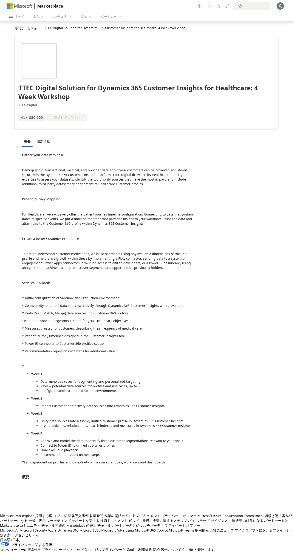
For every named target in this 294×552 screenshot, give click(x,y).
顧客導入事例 (78, 515)
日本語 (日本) (10, 540)
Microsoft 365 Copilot (151, 530)
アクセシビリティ (25, 535)
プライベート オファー (179, 515)
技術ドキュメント (146, 515)
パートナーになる (14, 520)
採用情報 (202, 530)
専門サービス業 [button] (26, 28)
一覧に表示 (37, 520)
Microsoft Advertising (117, 530)
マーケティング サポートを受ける (73, 520)
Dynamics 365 (68, 530)
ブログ (62, 515)
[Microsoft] (19, 6)
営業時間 (96, 515)
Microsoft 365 (89, 530)
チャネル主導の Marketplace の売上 (68, 525)
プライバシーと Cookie (119, 549)
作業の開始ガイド (118, 515)
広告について (171, 549)
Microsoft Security (33, 530)
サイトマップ (73, 549)
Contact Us (93, 549)
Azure (52, 530)
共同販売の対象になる (246, 520)
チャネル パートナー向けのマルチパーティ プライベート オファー (148, 525)
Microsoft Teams (181, 530)
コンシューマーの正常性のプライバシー (31, 549)
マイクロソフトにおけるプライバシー (264, 530)
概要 (27, 141)
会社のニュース (222, 530)
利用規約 (145, 549)
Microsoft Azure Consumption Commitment (231, 515)
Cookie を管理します (198, 549)
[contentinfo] (41, 28)
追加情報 (43, 141)
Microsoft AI (9, 530)
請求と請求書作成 (278, 515)
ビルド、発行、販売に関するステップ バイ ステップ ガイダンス (178, 520)
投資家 (5, 535)
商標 (156, 549)
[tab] (28, 141)
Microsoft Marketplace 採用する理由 (28, 515)
